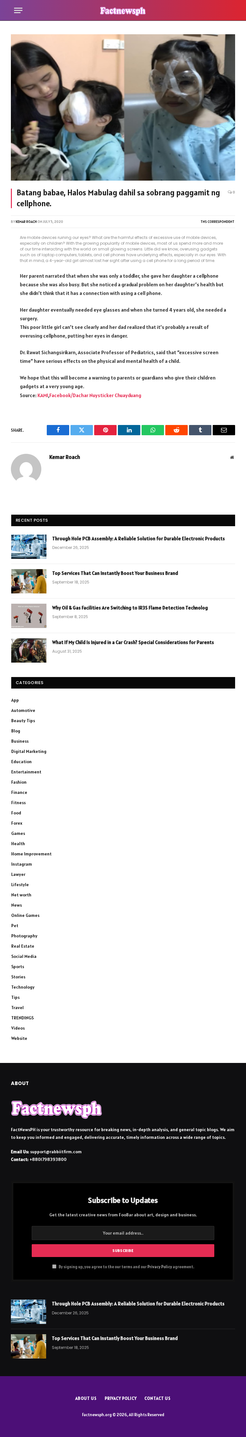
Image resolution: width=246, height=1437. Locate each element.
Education (21, 761)
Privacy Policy (159, 1267)
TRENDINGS (22, 1018)
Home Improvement (31, 854)
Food (16, 813)
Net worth (21, 895)
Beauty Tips (23, 720)
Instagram (21, 864)
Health (18, 843)
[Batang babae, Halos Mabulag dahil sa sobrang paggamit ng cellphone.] (123, 107)
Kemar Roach (26, 221)
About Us (85, 1398)
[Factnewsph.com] (123, 10)
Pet (14, 925)
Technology (23, 987)
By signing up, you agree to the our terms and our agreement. (126, 1267)
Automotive (23, 710)
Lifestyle (20, 884)
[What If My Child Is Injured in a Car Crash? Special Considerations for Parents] (28, 650)
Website (19, 1038)
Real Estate (22, 946)
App (15, 700)
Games (18, 833)
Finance (19, 792)
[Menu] (18, 10)
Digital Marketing (28, 751)
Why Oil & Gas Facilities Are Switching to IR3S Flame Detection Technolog (130, 608)
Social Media (24, 956)
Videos (18, 1028)
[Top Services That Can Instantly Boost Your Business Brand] (28, 581)
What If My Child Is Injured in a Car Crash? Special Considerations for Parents (133, 642)
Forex (16, 823)
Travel (17, 1007)
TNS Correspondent (217, 221)
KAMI (42, 395)
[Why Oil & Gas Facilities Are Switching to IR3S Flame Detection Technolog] (28, 616)
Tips (15, 997)
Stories (18, 977)
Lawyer (18, 874)
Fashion (19, 782)
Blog (15, 731)
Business (20, 741)
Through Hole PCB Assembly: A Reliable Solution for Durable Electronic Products (138, 538)
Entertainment (26, 772)
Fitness (18, 802)
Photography (24, 936)
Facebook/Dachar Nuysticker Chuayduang (95, 395)
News (16, 905)
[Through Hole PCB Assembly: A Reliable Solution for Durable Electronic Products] (28, 547)
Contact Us (157, 1398)
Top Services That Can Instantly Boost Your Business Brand (115, 573)
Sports (17, 966)
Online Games (25, 915)
